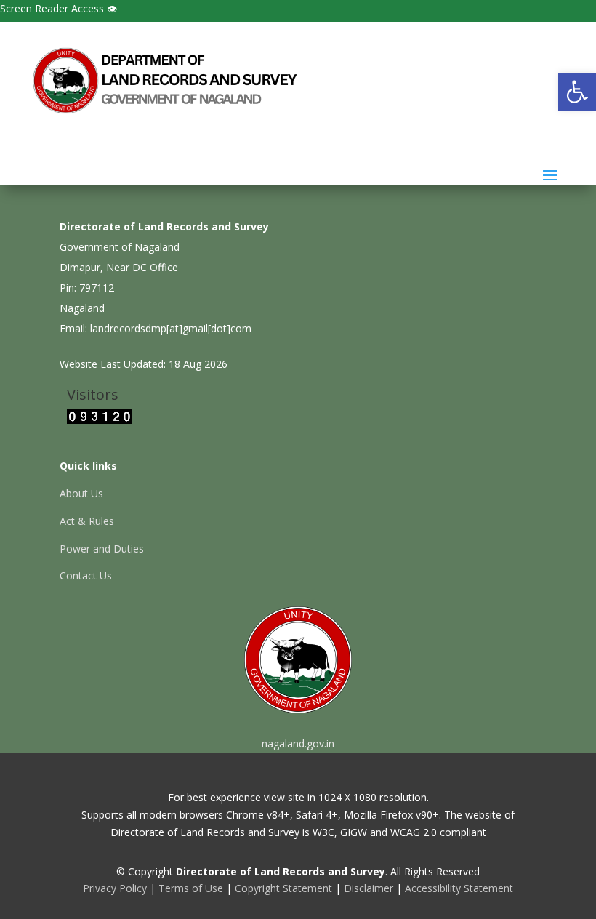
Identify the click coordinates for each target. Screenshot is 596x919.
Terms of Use (190, 888)
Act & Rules (87, 521)
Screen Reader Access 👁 (58, 8)
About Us (81, 493)
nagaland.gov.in (298, 743)
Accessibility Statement (459, 888)
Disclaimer (368, 888)
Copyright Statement (283, 888)
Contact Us (86, 575)
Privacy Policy (115, 888)
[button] (577, 92)
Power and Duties (102, 548)
